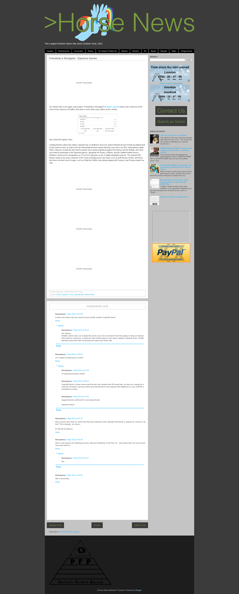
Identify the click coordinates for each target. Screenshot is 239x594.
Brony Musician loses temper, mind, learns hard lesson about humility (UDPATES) (174, 182)
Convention (78, 51)
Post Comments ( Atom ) (69, 532)
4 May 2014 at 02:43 (74, 440)
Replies (61, 326)
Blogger (139, 590)
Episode (164, 51)
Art (145, 51)
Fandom (50, 51)
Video (174, 51)
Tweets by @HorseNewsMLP (171, 83)
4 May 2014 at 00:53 (74, 354)
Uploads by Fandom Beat (84, 294)
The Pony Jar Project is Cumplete (173, 135)
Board (153, 51)
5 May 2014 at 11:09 (81, 397)
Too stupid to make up (107, 51)
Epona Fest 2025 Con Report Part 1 (174, 197)
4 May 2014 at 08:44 (81, 381)
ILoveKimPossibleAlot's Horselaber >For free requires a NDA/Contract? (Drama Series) (176, 167)
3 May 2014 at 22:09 (74, 314)
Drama (90, 51)
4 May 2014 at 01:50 (81, 370)
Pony (71, 294)
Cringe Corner (186, 51)
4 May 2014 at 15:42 (81, 330)
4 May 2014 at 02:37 (74, 418)
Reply (57, 321)
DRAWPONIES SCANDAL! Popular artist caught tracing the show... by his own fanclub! (176, 150)
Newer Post (55, 525)
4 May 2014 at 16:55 (74, 475)
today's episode (112, 107)
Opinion (124, 51)
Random (135, 51)
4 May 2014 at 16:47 (81, 458)
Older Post (140, 525)
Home (97, 525)
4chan (58, 294)
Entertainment (63, 51)
